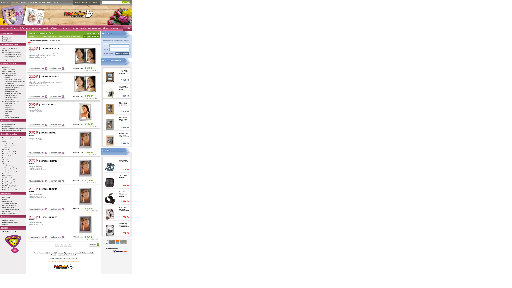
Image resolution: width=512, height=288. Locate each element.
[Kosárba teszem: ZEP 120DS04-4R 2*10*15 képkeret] (57, 69)
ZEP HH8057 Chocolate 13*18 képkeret (124, 209)
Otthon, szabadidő (7, 33)
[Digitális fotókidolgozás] (81, 2)
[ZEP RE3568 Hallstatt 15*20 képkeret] (110, 77)
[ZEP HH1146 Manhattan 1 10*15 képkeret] (110, 230)
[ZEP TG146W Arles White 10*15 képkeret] (110, 140)
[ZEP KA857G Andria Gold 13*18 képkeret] (110, 108)
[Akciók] (55, 2)
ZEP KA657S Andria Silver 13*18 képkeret (124, 119)
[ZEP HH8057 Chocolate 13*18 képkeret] (110, 214)
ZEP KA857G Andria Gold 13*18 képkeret (124, 103)
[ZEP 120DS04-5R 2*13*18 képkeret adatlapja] (38, 97)
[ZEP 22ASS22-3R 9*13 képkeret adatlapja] (38, 153)
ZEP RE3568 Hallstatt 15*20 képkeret (123, 72)
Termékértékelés (71, 255)
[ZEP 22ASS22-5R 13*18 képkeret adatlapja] (38, 209)
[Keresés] (126, 2)
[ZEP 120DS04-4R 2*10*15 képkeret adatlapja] (38, 69)
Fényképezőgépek (7, 120)
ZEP (29, 43)
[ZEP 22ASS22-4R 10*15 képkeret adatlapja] (38, 181)
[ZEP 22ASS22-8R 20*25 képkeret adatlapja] (38, 237)
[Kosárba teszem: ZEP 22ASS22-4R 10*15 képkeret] (57, 181)
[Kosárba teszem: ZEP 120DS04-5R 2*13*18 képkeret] (57, 97)
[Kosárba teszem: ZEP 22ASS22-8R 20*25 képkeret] (57, 237)
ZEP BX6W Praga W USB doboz (123, 87)
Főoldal (36, 253)
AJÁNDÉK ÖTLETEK (8, 63)
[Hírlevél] (24, 2)
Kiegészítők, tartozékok (9, 134)
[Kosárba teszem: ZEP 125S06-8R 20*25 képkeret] (57, 125)
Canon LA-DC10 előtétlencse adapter (123, 194)
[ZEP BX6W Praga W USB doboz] (110, 92)
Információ (51, 253)
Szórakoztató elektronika (9, 44)
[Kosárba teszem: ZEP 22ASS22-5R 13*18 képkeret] (57, 209)
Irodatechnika (5, 216)
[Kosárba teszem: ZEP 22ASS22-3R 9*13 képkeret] (57, 153)
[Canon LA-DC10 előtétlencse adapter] (110, 198)
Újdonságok (68, 253)
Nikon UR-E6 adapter (123, 176)
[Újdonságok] (46, 2)
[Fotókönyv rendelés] (94, 2)
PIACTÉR (4, 228)
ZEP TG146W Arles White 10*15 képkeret (124, 135)
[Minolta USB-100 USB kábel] (110, 166)
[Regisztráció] (5, 2)
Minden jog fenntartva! (73, 261)
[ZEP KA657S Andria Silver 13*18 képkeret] (110, 124)
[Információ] (16, 2)
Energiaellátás (6, 193)
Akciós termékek (78, 253)
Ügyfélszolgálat (89, 253)
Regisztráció (108, 53)
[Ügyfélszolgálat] (34, 2)
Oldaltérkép (59, 253)
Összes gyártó (55, 40)
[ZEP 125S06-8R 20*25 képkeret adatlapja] (38, 125)
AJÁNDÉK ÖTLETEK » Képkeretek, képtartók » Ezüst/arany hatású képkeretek (55, 36)
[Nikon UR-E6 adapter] (110, 182)
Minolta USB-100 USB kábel (124, 160)
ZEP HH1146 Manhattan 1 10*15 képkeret (124, 225)
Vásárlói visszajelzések (58, 255)
